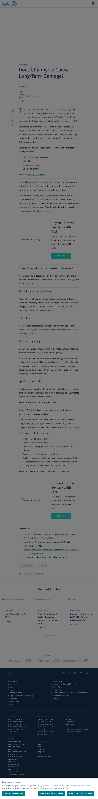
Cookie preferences (13, 793)
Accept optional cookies (51, 793)
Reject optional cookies (80, 793)
